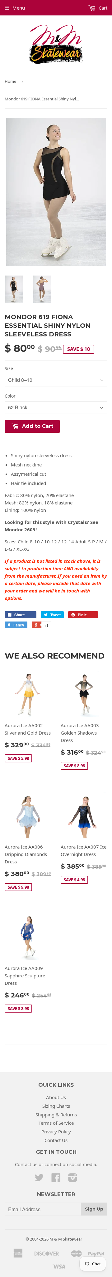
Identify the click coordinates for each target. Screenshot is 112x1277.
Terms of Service (56, 1123)
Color (10, 396)
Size (9, 368)
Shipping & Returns (56, 1114)
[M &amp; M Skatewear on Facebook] (56, 1179)
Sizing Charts (56, 1106)
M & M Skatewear (65, 1239)
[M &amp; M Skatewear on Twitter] (39, 1179)
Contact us (26, 1164)
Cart (102, 8)
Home (10, 81)
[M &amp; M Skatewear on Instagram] (72, 1179)
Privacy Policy (56, 1131)
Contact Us (56, 1140)
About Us (56, 1097)
